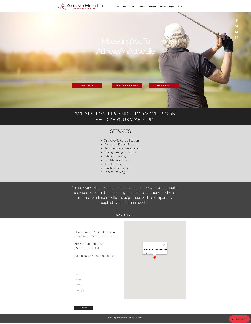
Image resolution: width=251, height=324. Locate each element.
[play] (244, 15)
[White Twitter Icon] (237, 26)
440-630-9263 (94, 244)
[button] (125, 60)
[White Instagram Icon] (237, 37)
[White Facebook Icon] (237, 20)
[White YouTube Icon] (237, 32)
